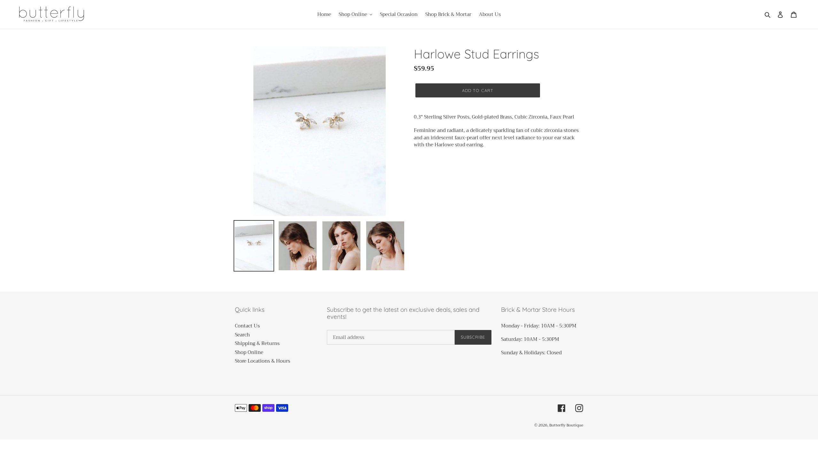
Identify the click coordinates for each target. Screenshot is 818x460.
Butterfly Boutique (566, 425)
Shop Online (249, 352)
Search (242, 335)
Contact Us (247, 326)
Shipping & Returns (257, 343)
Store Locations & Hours (262, 361)
